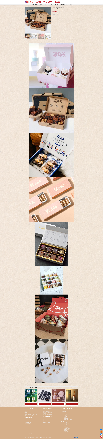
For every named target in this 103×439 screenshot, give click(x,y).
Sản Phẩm (56, 4)
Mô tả (25, 41)
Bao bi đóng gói (66, 423)
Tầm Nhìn (26, 411)
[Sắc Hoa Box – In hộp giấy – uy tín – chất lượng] (29, 2)
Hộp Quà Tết (66, 418)
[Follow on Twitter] (77, 437)
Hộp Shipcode (66, 430)
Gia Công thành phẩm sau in (47, 414)
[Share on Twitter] (54, 14)
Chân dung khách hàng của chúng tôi (31, 414)
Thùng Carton (66, 431)
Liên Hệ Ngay (54, 11)
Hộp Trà (65, 415)
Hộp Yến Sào (66, 413)
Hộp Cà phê (66, 417)
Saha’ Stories (69, 4)
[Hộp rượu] (72, 395)
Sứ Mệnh (26, 412)
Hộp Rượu (65, 416)
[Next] (49, 19)
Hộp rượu (72, 402)
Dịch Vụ (52, 4)
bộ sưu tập (62, 7)
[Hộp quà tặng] (58, 395)
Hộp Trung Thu (45, 421)
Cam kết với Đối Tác (28, 422)
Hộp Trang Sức (66, 414)
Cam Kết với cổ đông (28, 423)
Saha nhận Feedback (62, 4)
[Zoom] (25, 32)
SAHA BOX (32, 4)
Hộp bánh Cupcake (67, 428)
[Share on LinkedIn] (58, 14)
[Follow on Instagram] (76, 437)
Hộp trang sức (45, 402)
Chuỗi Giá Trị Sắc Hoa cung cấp (29, 415)
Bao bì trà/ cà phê (66, 422)
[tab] (25, 42)
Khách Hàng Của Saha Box (39, 4)
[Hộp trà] (31, 395)
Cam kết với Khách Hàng (28, 421)
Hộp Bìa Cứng (63, 411)
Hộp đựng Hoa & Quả (46, 422)
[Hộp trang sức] (44, 395)
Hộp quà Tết (45, 420)
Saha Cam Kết (47, 4)
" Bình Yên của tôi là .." (28, 431)
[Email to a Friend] (55, 14)
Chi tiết (31, 404)
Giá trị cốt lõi (26, 413)
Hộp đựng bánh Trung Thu (68, 419)
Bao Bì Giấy (63, 421)
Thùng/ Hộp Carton (64, 426)
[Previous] (26, 19)
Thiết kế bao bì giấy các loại (47, 412)
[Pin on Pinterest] (57, 14)
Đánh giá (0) (28, 41)
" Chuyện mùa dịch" (28, 432)
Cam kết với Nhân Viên (28, 420)
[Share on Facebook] (53, 14)
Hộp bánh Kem (66, 427)
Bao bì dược (65, 424)
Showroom (58, 7)
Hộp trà (31, 402)
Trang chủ (53, 7)
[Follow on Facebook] (75, 437)
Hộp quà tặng (58, 402)
